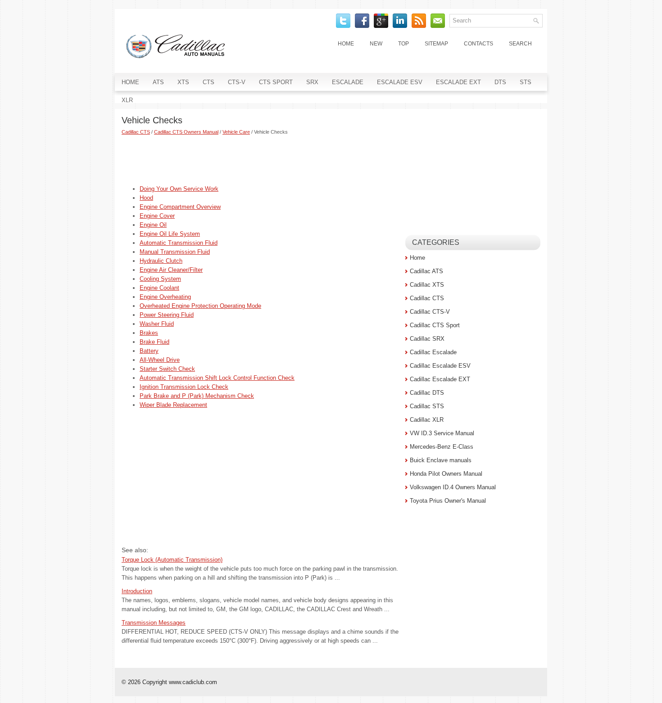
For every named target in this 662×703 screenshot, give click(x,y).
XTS (183, 82)
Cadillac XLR (427, 419)
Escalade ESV (399, 82)
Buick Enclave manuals (441, 460)
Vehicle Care (236, 132)
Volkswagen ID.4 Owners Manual (453, 487)
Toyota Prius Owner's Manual (448, 500)
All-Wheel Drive (160, 359)
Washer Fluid (157, 323)
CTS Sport (276, 82)
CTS (208, 82)
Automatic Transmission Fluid (179, 242)
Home (346, 44)
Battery (149, 350)
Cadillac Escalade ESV (440, 365)
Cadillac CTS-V (430, 311)
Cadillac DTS (427, 392)
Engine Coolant (159, 287)
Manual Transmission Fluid (175, 251)
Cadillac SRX (427, 338)
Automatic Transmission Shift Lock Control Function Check (217, 377)
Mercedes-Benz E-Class (441, 446)
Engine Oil (153, 224)
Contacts (478, 44)
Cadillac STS (427, 406)
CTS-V (236, 82)
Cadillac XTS (427, 284)
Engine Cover (157, 215)
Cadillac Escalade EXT (440, 379)
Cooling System (160, 278)
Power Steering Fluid (167, 314)
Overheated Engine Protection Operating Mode (200, 305)
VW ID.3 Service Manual (442, 433)
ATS (158, 82)
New (376, 44)
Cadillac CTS (136, 132)
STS (525, 82)
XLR (127, 100)
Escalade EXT (458, 82)
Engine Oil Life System (170, 233)
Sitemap (436, 44)
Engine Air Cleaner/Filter (171, 269)
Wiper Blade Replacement (173, 404)
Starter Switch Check (167, 368)
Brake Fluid (154, 341)
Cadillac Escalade (433, 352)
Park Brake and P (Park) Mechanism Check (197, 395)
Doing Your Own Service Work (179, 188)
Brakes (149, 332)
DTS (500, 82)
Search (520, 44)
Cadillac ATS (426, 271)
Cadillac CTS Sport (435, 325)
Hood (146, 197)
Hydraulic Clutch (161, 260)
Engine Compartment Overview (180, 206)
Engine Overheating (165, 296)
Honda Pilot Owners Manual (446, 473)
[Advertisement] (260, 160)
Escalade (347, 82)
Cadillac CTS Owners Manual (186, 132)
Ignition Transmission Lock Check (184, 386)
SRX (312, 82)
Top (403, 44)
